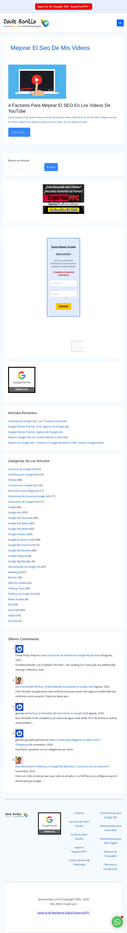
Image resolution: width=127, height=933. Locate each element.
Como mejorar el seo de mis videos (25, 117)
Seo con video (55, 121)
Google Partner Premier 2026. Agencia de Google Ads (38, 426)
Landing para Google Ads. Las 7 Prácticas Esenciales (37, 421)
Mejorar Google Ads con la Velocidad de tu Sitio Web (38, 437)
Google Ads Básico (18, 523)
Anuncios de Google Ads (22, 469)
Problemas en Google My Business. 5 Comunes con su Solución (70, 766)
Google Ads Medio (18, 528)
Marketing (14, 572)
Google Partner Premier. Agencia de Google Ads (35, 432)
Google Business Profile (21, 539)
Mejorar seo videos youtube (33, 121)
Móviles (12, 577)
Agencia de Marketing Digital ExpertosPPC (64, 913)
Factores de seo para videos (57, 117)
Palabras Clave (16, 588)
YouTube (13, 620)
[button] (63, 6)
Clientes (12, 479)
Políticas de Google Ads (21, 593)
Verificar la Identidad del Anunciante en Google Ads (63, 686)
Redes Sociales (16, 599)
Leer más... (19, 131)
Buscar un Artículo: (19, 160)
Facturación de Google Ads (23, 501)
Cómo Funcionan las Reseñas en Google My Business (70, 655)
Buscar (51, 167)
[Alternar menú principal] (120, 22)
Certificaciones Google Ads (23, 474)
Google (12, 507)
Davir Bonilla (22, 686)
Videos (12, 615)
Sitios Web (14, 610)
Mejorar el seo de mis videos (86, 117)
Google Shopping (18, 555)
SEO (10, 604)
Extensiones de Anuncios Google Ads (29, 496)
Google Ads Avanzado (20, 517)
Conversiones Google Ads (22, 485)
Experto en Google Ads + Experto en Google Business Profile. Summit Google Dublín (56, 442)
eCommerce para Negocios (23, 490)
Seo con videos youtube (75, 121)
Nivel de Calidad (17, 583)
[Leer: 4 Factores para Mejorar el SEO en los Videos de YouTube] (37, 81)
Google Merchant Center (22, 545)
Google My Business (19, 550)
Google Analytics (17, 534)
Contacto (79, 813)
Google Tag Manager (19, 561)
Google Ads (14, 512)
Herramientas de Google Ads (24, 566)
